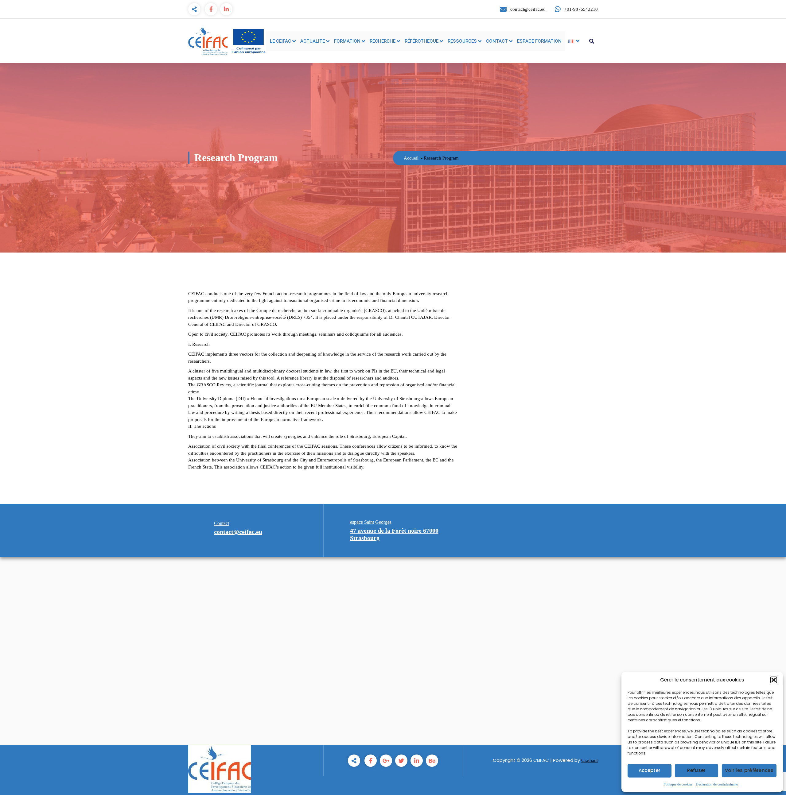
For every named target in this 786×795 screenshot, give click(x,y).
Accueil (411, 158)
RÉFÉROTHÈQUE (421, 41)
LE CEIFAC (280, 41)
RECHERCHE (382, 41)
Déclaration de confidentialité (717, 784)
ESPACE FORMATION (539, 41)
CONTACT (497, 41)
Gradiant (589, 760)
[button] (774, 680)
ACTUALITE (312, 41)
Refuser (696, 770)
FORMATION (347, 41)
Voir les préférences (749, 770)
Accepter (649, 770)
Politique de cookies (678, 784)
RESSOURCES (462, 41)
